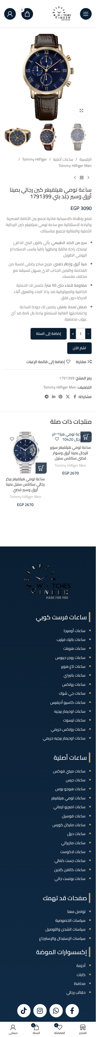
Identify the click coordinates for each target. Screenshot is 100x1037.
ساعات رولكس (74, 684)
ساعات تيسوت (74, 720)
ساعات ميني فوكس (69, 771)
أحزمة (81, 965)
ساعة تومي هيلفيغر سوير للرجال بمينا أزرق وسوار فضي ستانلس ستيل (70, 453)
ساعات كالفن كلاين (70, 869)
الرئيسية (85, 159)
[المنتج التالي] (75, 177)
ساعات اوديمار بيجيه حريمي (64, 738)
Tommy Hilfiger (34, 159)
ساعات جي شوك (72, 693)
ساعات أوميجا (75, 630)
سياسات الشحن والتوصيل (66, 929)
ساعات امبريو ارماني (69, 806)
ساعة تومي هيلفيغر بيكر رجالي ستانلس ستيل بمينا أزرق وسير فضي (25, 484)
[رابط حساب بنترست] (60, 397)
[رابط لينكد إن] (53, 397)
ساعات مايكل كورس (69, 824)
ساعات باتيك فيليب (71, 639)
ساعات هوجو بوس (70, 788)
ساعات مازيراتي (73, 842)
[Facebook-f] (72, 1010)
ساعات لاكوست (73, 851)
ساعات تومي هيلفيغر (68, 798)
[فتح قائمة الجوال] (85, 13)
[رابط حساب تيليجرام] (46, 397)
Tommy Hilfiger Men (75, 166)
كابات (81, 974)
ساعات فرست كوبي (61, 617)
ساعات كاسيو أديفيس (68, 702)
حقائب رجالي (76, 992)
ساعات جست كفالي (70, 860)
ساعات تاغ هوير (73, 666)
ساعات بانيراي (75, 675)
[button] (86, 436)
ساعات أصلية (63, 159)
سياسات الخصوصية (70, 920)
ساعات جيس (76, 780)
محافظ (80, 983)
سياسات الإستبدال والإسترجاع (62, 938)
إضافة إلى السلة (48, 333)
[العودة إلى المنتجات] (81, 177)
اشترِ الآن (79, 348)
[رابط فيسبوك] (74, 397)
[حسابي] (10, 13)
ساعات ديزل (76, 833)
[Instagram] (40, 1010)
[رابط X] (67, 397)
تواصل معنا (76, 911)
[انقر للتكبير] (81, 110)
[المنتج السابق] (88, 177)
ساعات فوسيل (74, 816)
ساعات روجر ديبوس (70, 657)
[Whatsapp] (56, 1010)
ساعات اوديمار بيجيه (70, 711)
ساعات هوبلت (74, 648)
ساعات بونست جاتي (70, 878)
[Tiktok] (24, 1010)
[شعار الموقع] (61, 13)
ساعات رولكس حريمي (68, 729)
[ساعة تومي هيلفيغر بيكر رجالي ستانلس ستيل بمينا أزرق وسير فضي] (25, 453)
